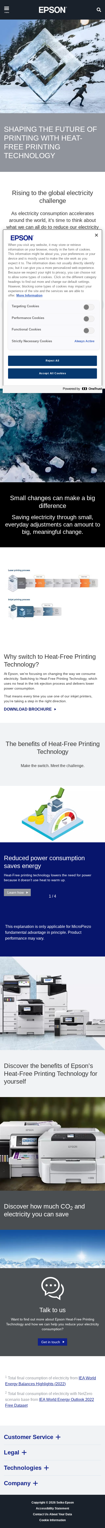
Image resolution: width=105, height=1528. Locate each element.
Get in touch (50, 1342)
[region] (53, 311)
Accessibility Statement (52, 1508)
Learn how (15, 892)
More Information (29, 295)
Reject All (52, 360)
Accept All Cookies (52, 373)
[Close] (96, 235)
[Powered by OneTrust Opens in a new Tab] (81, 390)
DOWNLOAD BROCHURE (28, 709)
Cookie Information (52, 1520)
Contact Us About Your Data (52, 1514)
